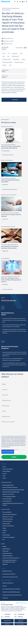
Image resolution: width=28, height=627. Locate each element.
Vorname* (3, 387)
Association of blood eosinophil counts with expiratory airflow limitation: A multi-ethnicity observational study (14, 320)
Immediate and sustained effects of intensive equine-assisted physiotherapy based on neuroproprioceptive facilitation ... (14, 331)
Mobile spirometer (19, 62)
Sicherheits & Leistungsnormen (10, 577)
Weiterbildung (6, 548)
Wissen (4, 546)
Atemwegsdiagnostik (8, 485)
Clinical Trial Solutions (8, 525)
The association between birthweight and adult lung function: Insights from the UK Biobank (13, 325)
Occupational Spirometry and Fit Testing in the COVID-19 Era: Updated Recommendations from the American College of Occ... (14, 354)
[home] (6, 2)
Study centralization (8, 519)
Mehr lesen (5, 284)
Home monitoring (7, 521)
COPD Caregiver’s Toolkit (7, 154)
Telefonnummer (4, 414)
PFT (8, 53)
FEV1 (21, 53)
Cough (4, 528)
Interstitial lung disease (8, 537)
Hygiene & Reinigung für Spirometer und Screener (13, 504)
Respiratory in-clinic (8, 516)
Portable (4, 65)
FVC (8, 56)
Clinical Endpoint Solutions (10, 514)
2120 (10, 65)
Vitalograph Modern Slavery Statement (12, 595)
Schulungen (6, 551)
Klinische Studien (7, 512)
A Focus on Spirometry (7, 289)
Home (4, 466)
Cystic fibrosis (6, 535)
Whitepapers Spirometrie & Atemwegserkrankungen (9, 561)
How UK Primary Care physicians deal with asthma (11, 147)
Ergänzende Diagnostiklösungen (11, 492)
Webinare (5, 564)
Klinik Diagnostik (7, 501)
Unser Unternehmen (8, 469)
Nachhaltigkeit (6, 471)
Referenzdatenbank (8, 555)
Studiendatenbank (7, 553)
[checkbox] (2, 614)
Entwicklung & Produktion (8, 574)
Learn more (5, 219)
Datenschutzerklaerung (21, 603)
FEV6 (3, 56)
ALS (3, 539)
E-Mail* (3, 408)
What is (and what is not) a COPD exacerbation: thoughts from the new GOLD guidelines (12, 359)
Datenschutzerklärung (7, 583)
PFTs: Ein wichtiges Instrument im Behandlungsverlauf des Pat (11, 280)
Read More (5, 184)
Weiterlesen (5, 251)
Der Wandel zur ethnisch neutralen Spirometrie (9, 247)
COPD (3, 53)
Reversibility (16, 59)
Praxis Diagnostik (7, 498)
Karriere (5, 473)
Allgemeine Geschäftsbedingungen (11, 592)
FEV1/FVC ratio (15, 56)
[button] (3, 603)
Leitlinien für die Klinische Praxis (11, 558)
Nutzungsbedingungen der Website (11, 589)
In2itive (23, 59)
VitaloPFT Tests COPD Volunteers (9, 189)
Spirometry (14, 53)
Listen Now (5, 151)
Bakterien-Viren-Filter (8, 494)
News (4, 475)
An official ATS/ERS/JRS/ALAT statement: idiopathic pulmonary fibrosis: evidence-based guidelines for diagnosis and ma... (14, 365)
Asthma (5, 530)
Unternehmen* (4, 403)
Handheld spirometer (7, 62)
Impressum (5, 598)
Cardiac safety (6, 523)
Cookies (4, 586)
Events (4, 478)
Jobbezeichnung (5, 398)
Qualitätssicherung (7, 571)
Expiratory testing (6, 59)
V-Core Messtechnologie (9, 496)
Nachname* (4, 392)
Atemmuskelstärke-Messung (10, 487)
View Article (14, 99)
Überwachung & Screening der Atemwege (13, 489)
